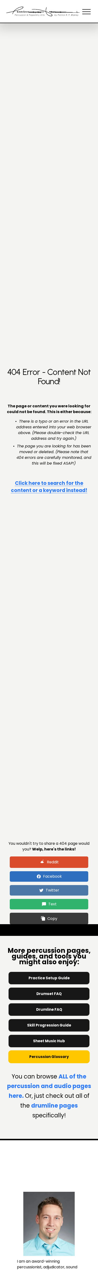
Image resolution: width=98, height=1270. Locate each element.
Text (52, 904)
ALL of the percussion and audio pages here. (49, 1086)
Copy (52, 918)
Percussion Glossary (49, 1056)
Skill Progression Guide (49, 1025)
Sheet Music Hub (49, 1040)
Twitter (52, 890)
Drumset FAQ (49, 993)
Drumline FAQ (49, 1009)
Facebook (52, 876)
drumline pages (54, 1105)
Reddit (53, 862)
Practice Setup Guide (49, 977)
